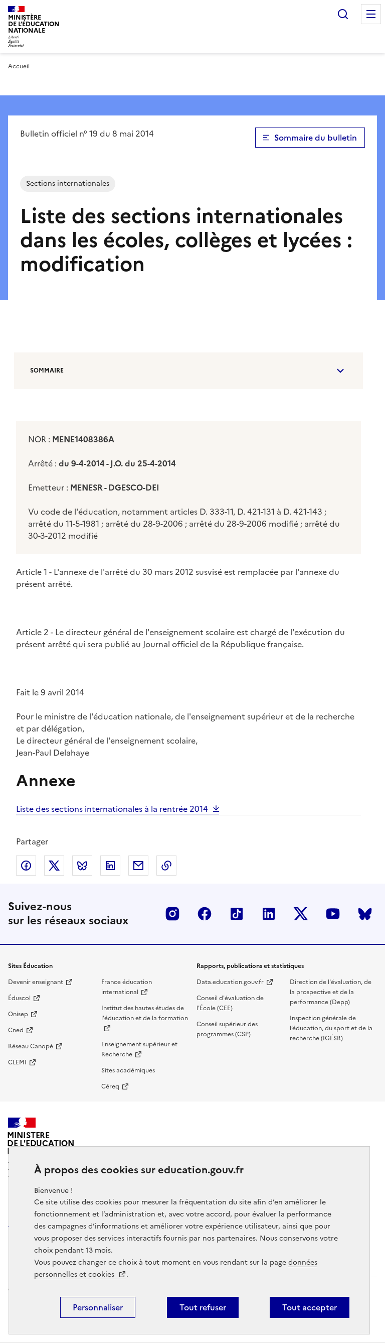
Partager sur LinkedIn (110, 866)
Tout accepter (309, 1307)
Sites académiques (128, 1070)
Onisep (18, 1014)
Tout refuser (202, 1307)
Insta (172, 914)
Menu (371, 14)
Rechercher (343, 14)
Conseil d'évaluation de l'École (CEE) (230, 1003)
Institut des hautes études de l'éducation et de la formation (144, 1013)
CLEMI (17, 1062)
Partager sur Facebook (26, 866)
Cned (16, 1030)
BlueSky (365, 914)
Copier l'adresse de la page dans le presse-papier (166, 866)
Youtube (333, 914)
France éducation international (126, 987)
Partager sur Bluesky (82, 866)
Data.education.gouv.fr (230, 982)
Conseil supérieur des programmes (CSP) (227, 1029)
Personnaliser (98, 1307)
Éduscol (19, 998)
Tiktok (237, 914)
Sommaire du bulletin (315, 138)
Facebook (204, 914)
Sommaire (47, 370)
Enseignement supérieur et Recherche (139, 1049)
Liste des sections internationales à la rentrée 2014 (112, 809)
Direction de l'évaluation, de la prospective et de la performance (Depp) (330, 992)
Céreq (110, 1086)
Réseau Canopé (30, 1046)
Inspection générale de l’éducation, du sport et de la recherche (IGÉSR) (331, 1028)
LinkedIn (269, 914)
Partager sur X (54, 866)
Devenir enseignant (35, 982)
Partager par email (138, 866)
